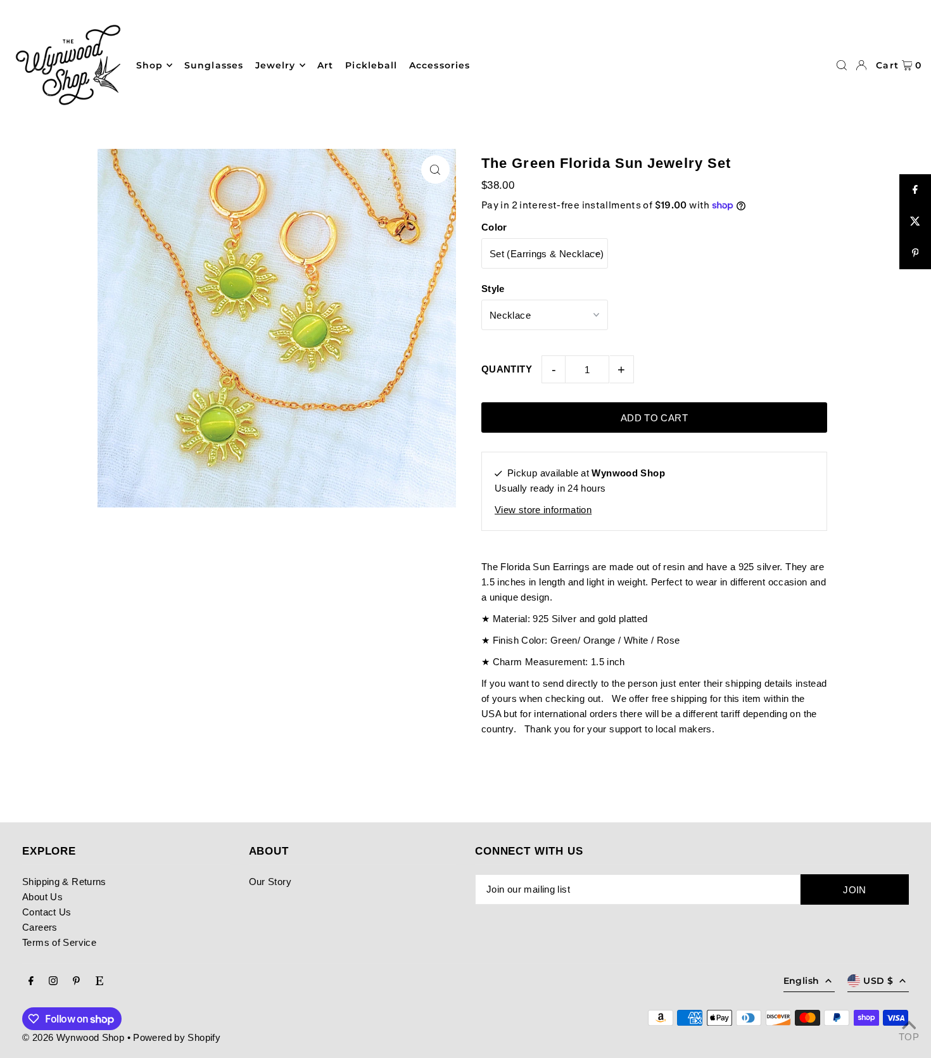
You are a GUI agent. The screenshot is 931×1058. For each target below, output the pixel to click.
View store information (543, 509)
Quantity (506, 369)
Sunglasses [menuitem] (213, 65)
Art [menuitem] (325, 65)
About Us (42, 896)
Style (493, 288)
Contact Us (47, 912)
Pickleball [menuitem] (371, 65)
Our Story (270, 881)
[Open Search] (842, 65)
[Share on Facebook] (915, 190)
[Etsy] (99, 981)
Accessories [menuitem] (439, 65)
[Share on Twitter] (915, 222)
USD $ (878, 980)
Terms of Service (59, 942)
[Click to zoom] (435, 169)
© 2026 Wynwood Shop (73, 1037)
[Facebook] (31, 981)
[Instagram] (53, 981)
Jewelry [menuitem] (275, 65)
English (801, 980)
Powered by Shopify (176, 1037)
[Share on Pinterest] (915, 253)
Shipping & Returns (64, 881)
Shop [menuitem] (149, 65)
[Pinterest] (76, 981)
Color (494, 227)
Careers (40, 927)
